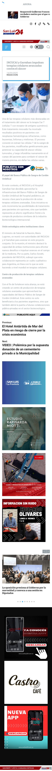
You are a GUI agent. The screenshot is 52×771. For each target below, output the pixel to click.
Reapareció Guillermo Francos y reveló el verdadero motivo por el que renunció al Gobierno (24, 14)
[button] (44, 551)
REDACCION (12, 75)
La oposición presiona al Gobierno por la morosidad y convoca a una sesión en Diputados (24, 590)
